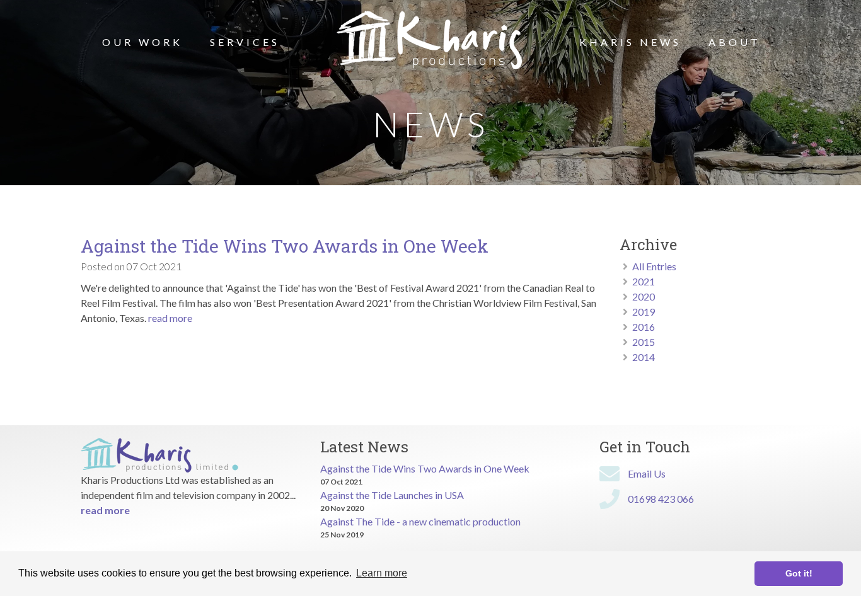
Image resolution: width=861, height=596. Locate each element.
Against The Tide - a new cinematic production (420, 521)
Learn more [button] (381, 573)
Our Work (142, 42)
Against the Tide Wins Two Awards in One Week (284, 246)
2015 (643, 342)
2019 (643, 312)
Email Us (647, 473)
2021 (643, 281)
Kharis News (630, 42)
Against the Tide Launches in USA (392, 495)
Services (245, 42)
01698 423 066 (661, 499)
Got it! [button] (798, 573)
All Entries (654, 266)
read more (170, 318)
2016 (643, 327)
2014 (643, 357)
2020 (643, 296)
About (734, 42)
